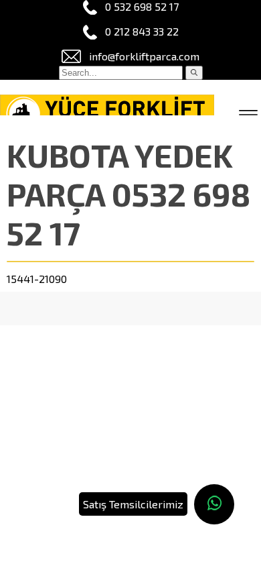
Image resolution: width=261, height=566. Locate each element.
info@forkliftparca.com (144, 56)
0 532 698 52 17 (142, 6)
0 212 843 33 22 (142, 31)
